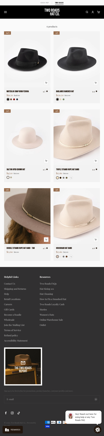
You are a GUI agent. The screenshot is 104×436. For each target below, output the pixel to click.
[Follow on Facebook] (5, 413)
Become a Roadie (12, 314)
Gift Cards (9, 309)
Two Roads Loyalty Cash (52, 304)
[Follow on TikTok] (18, 413)
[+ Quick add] (46, 83)
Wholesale (9, 319)
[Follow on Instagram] (12, 413)
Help (6, 293)
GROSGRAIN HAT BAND (64, 248)
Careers (8, 304)
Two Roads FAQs (48, 283)
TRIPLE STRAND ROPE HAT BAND (67, 169)
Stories (43, 309)
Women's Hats (47, 314)
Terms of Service (12, 330)
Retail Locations (12, 299)
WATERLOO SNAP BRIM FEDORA (18, 91)
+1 (71, 178)
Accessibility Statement (16, 340)
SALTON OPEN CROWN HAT (16, 169)
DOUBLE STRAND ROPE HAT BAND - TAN (21, 248)
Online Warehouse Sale (51, 319)
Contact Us (9, 283)
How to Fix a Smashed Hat (53, 299)
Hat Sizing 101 (47, 288)
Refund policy (11, 335)
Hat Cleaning (46, 293)
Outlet (43, 324)
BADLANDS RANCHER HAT (65, 91)
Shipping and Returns (15, 288)
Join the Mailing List (14, 324)
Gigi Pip (44, 3)
